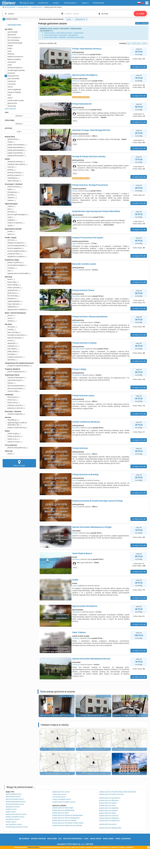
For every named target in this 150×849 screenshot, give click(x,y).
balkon (11, 189)
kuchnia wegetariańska (17, 251)
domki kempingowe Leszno (16, 802)
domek (10, 46)
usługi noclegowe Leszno (61, 799)
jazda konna (13, 293)
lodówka (12, 220)
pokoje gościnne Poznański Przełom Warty (67, 823)
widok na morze (15, 442)
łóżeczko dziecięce (16, 338)
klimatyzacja (13, 192)
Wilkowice (76, 322)
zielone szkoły (14, 391)
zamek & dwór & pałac (16, 100)
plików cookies (33, 847)
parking (12, 170)
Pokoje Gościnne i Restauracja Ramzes (89, 316)
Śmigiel (75, 533)
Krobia (74, 54)
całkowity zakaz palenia (17, 164)
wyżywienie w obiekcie (17, 256)
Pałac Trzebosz (79, 632)
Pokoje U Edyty (79, 369)
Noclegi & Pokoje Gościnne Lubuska (88, 156)
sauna (11, 318)
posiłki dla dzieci (15, 254)
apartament (12, 35)
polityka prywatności (72, 838)
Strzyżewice (76, 375)
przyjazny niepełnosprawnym (20, 366)
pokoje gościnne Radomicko (109, 821)
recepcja (12, 268)
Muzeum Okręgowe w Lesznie (57, 773)
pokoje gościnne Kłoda (107, 813)
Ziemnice (75, 81)
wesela (11, 383)
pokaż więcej (10, 109)
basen (11, 279)
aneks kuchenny (15, 187)
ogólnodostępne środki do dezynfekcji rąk (17, 424)
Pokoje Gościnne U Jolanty (84, 343)
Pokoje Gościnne (80, 448)
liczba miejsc (9, 120)
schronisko (11, 84)
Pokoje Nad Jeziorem (82, 104)
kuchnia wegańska (16, 248)
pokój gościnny (13, 76)
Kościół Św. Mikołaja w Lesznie (93, 749)
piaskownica (13, 346)
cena (6, 112)
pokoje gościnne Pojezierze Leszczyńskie (67, 825)
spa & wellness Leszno (14, 824)
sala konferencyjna (16, 380)
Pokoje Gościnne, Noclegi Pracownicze (90, 185)
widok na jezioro (15, 436)
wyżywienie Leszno (13, 807)
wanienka (12, 360)
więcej (75, 121)
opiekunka (13, 343)
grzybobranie (14, 290)
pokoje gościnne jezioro (108, 824)
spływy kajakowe (15, 301)
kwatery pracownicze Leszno (16, 814)
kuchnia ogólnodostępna (18, 214)
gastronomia (12, 103)
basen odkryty (14, 285)
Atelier (75, 579)
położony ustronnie (16, 405)
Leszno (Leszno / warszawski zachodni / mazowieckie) (63, 33)
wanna (11, 234)
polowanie (13, 298)
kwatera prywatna (14, 59)
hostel (10, 48)
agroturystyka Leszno (13, 794)
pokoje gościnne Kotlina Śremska (111, 794)
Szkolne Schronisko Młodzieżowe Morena (91, 658)
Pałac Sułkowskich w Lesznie (93, 773)
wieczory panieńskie (16, 388)
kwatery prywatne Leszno (15, 817)
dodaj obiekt (108, 838)
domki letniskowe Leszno (15, 804)
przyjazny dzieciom (16, 357)
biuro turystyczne (14, 37)
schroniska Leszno (59, 797)
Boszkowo (75, 296)
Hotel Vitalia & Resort (82, 553)
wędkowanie (13, 307)
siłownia (12, 321)
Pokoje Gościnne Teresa (83, 290)
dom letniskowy (13, 40)
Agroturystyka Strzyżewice (84, 606)
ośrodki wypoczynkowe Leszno (17, 827)
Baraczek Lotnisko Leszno (84, 264)
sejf (10, 271)
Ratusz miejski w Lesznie (129, 773)
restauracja (12, 106)
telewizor (12, 198)
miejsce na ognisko (16, 223)
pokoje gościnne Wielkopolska (63, 810)
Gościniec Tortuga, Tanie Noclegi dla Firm (91, 130)
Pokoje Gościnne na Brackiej (85, 474)
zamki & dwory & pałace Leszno (63, 802)
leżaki (11, 217)
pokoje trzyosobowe (16, 153)
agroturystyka (13, 32)
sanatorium (12, 81)
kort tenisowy (14, 296)
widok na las (13, 439)
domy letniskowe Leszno (14, 799)
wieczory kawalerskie (17, 386)
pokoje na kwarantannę (17, 427)
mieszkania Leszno (12, 819)
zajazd (10, 98)
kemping (11, 54)
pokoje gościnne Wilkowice (109, 800)
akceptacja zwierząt (16, 161)
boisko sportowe (15, 287)
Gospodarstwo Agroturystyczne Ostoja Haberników (96, 211)
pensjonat (11, 73)
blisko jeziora (14, 397)
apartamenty (14, 139)
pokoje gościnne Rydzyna (108, 810)
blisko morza (14, 402)
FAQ (59, 838)
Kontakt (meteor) (38, 838)
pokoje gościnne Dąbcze (108, 803)
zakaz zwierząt (14, 181)
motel (10, 65)
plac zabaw (13, 349)
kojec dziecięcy (14, 332)
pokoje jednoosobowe (17, 150)
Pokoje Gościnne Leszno (83, 395)
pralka (11, 231)
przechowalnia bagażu (17, 265)
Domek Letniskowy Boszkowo (86, 422)
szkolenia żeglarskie (16, 414)
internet (12, 167)
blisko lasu (13, 400)
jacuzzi (11, 315)
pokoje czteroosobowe (17, 145)
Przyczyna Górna (78, 349)
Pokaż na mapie (19, 465)
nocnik (11, 340)
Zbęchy (75, 110)
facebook (25, 838)
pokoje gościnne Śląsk (60, 813)
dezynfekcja (13, 420)
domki (11, 142)
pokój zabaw (13, 351)
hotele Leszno (11, 812)
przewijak (12, 354)
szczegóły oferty (138, 67)
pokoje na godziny (16, 262)
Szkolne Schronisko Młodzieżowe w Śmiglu (92, 527)
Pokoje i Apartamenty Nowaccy (87, 48)
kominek (12, 212)
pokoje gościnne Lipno (107, 805)
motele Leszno (11, 822)
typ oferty (8, 29)
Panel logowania (123, 838)
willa (9, 95)
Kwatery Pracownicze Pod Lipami (87, 237)
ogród (11, 225)
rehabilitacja (13, 178)
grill (10, 209)
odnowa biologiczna (15, 67)
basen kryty (13, 282)
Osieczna (75, 664)
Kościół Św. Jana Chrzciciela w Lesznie (129, 749)
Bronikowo (76, 217)
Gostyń (74, 191)
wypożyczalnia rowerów (18, 309)
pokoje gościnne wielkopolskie (110, 828)
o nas (86, 838)
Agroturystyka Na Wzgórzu (84, 75)
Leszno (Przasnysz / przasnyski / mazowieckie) (61, 35)
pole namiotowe (13, 78)
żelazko (12, 200)
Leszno (74, 136)
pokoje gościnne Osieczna (108, 815)
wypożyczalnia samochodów (19, 273)
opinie (145, 43)
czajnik (11, 206)
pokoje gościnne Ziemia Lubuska (64, 820)
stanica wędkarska (14, 89)
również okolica (11, 19)
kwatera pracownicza (15, 56)
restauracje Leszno (59, 794)
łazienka (12, 195)
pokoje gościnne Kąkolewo (108, 808)
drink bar (12, 240)
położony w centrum (16, 408)
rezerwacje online (14, 25)
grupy (11, 453)
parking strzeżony (15, 172)
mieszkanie (12, 62)
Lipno (74, 243)
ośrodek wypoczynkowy (16, 70)
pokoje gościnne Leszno (61, 792)
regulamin (52, 838)
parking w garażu (15, 175)
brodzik (12, 329)
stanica (10, 87)
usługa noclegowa (14, 92)
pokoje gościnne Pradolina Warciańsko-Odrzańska (117, 792)
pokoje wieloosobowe (17, 156)
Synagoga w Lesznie (57, 749)
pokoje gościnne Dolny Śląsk (62, 808)
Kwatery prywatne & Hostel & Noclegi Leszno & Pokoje (97, 501)
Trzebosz (75, 638)
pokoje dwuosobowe (16, 147)
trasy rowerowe (15, 304)
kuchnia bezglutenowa (17, 245)
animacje (12, 327)
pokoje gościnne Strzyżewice (109, 798)
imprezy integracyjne (17, 377)
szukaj (141, 14)
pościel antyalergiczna (17, 371)
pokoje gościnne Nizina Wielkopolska (66, 818)
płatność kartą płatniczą (18, 448)
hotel (9, 51)
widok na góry (14, 433)
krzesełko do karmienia (17, 335)
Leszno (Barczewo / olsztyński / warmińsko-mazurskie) (64, 37)
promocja (8, 128)
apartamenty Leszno (13, 796)
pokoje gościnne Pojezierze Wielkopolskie (67, 815)
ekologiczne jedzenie (17, 243)
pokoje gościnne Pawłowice (109, 818)
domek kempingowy (15, 43)
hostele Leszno (11, 809)
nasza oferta (95, 838)
